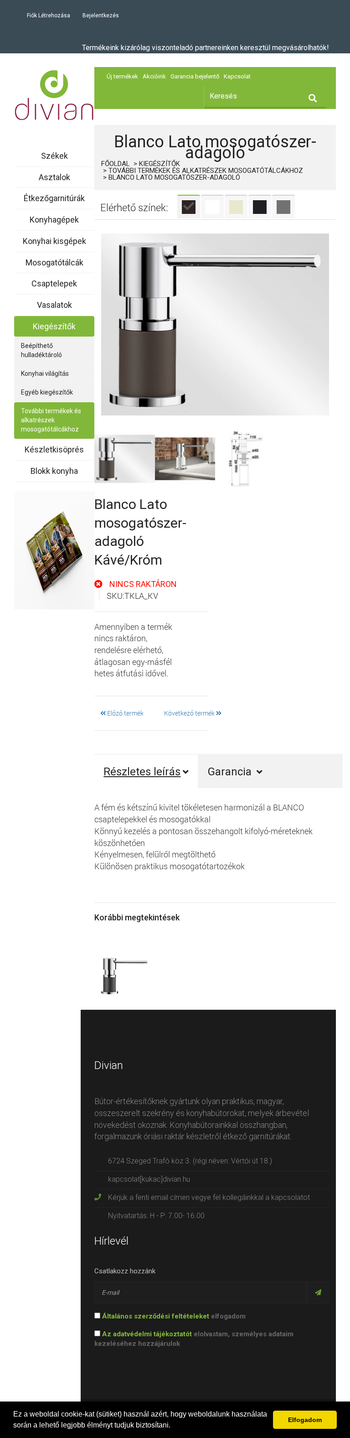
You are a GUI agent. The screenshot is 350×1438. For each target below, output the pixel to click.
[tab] (188, 206)
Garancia (231, 771)
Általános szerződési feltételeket (155, 1316)
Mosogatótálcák (54, 262)
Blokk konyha (54, 471)
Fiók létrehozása (48, 15)
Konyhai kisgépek (54, 241)
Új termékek (122, 76)
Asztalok (54, 177)
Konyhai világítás (45, 373)
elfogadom (174, 1316)
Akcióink (154, 76)
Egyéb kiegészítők (47, 392)
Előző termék (125, 713)
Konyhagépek (54, 219)
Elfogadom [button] (305, 1419)
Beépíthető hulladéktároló (41, 350)
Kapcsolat (237, 76)
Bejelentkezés (100, 15)
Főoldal (115, 164)
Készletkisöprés (54, 449)
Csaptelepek (54, 283)
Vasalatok (54, 305)
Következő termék (190, 713)
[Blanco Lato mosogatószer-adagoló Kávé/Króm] (215, 324)
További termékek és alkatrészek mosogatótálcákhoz (51, 420)
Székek (54, 156)
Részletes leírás (141, 771)
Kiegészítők (54, 326)
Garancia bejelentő (194, 76)
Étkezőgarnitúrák (54, 198)
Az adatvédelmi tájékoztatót (147, 1334)
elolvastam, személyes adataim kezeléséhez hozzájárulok (193, 1339)
